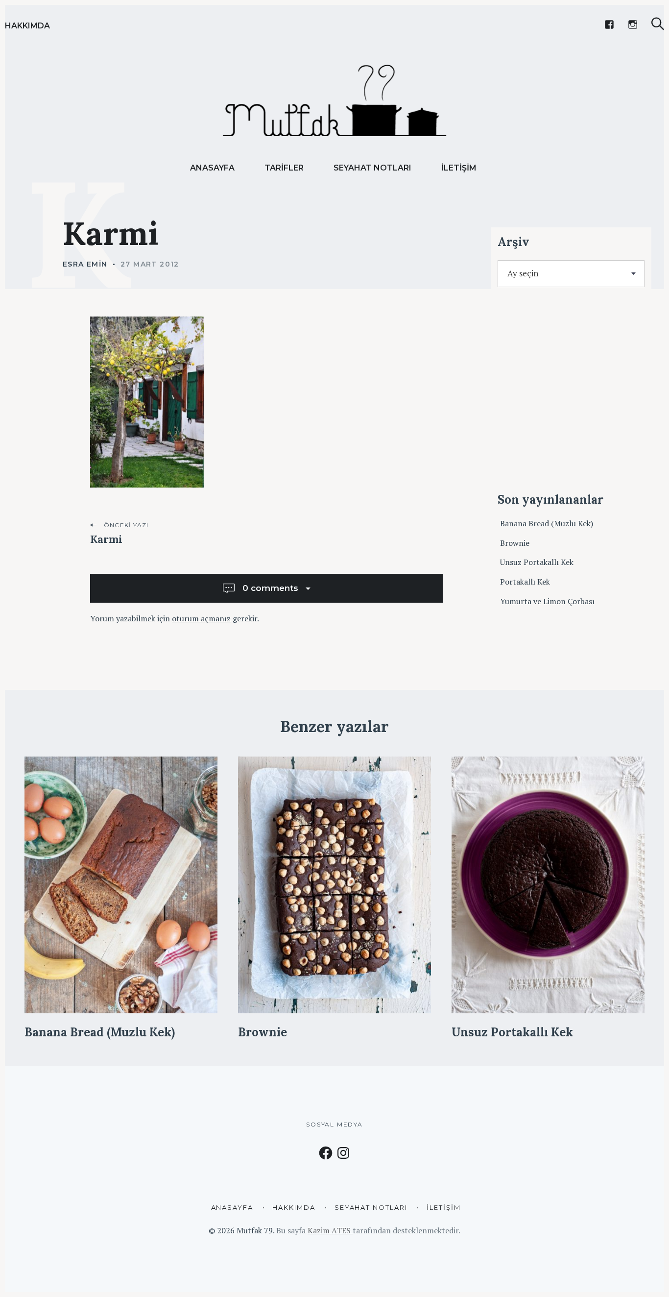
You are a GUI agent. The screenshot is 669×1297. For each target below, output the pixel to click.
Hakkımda (27, 25)
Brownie (514, 543)
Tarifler (284, 167)
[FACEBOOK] (609, 24)
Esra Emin (85, 264)
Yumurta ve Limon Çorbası (547, 601)
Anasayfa (212, 167)
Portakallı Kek (525, 581)
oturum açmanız (201, 618)
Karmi (106, 539)
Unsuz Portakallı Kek (536, 562)
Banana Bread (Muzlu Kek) (546, 523)
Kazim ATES (330, 1230)
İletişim (459, 167)
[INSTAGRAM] (633, 24)
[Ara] (657, 23)
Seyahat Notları (372, 167)
